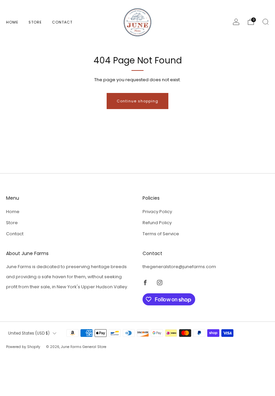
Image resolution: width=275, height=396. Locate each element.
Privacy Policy (157, 211)
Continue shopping (137, 101)
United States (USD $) (29, 333)
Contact (62, 22)
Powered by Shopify (23, 346)
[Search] (265, 21)
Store (35, 22)
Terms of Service (161, 234)
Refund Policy (157, 222)
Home (12, 22)
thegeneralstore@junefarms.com (179, 266)
